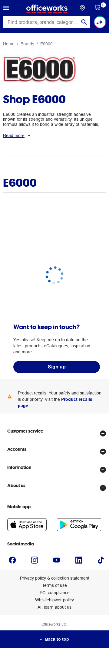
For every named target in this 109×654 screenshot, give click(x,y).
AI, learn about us (54, 607)
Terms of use (54, 585)
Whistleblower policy (54, 600)
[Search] (84, 22)
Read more (14, 135)
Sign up (57, 367)
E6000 (46, 43)
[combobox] (46, 22)
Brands (27, 43)
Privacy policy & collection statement (54, 578)
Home (9, 43)
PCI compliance (55, 592)
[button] (6, 9)
